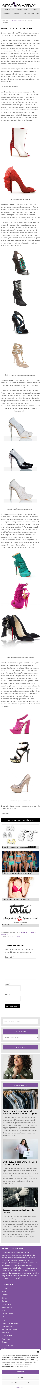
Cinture (4, 1298)
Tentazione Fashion (20, 4)
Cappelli (5, 1295)
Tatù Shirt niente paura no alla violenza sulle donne (20, 925)
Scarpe (12, 936)
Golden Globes (7, 1314)
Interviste (5, 1317)
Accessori (5, 1288)
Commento (9, 957)
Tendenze (18, 936)
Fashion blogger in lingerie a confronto (15, 899)
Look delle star (7, 1326)
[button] (38, 1352)
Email (7, 994)
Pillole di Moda (7, 1336)
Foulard (4, 1310)
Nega (20, 1377)
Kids (3, 1320)
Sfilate (4, 1348)
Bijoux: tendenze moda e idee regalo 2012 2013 (19, 847)
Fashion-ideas (7, 1307)
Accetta (20, 1372)
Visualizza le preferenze (20, 1383)
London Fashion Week (10, 1323)
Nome (7, 984)
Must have (5, 1333)
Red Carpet (6, 1339)
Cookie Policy (19, 1387)
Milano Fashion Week (9, 1329)
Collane (5, 1301)
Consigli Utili (6, 1304)
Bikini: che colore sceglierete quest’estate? (17, 873)
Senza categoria (8, 1345)
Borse (4, 1291)
